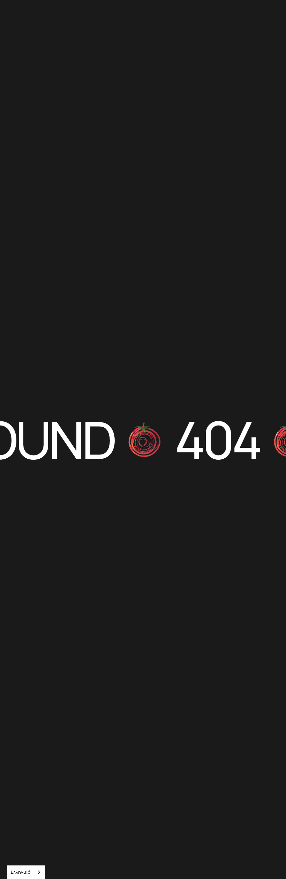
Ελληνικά (21, 872)
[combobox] (26, 872)
